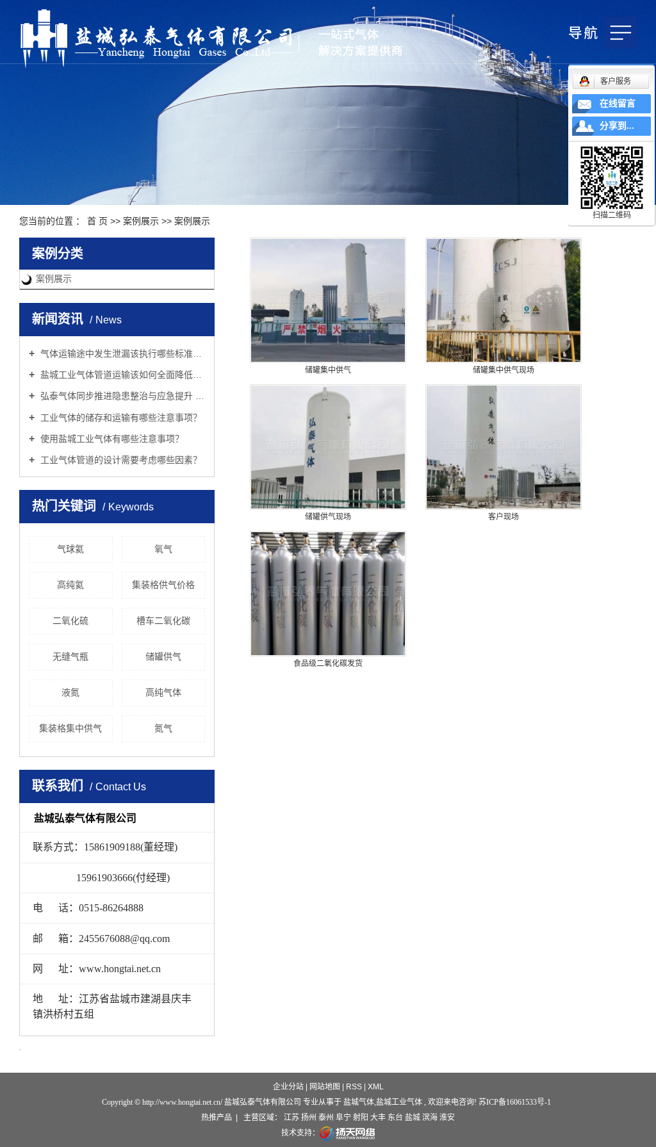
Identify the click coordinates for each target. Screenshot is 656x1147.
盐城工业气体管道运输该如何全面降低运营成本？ (121, 375)
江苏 (291, 1117)
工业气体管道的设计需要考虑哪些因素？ (120, 460)
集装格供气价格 (163, 585)
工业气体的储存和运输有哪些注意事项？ (120, 417)
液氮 (70, 692)
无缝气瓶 (70, 656)
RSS (354, 1086)
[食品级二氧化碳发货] (328, 593)
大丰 (378, 1117)
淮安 (447, 1117)
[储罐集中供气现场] (503, 300)
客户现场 (503, 516)
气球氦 (70, 549)
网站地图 (325, 1086)
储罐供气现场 (328, 516)
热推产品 (216, 1117)
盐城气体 (358, 1102)
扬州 (308, 1117)
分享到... (617, 126)
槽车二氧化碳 (163, 620)
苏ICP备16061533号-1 (515, 1102)
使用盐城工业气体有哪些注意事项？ (111, 439)
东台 (395, 1117)
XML (376, 1086)
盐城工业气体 (399, 1102)
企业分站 (288, 1086)
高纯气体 (163, 692)
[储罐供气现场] (328, 447)
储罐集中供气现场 (503, 370)
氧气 (163, 549)
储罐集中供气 (328, 370)
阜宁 (343, 1117)
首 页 (97, 221)
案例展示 (141, 221)
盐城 (412, 1117)
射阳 (360, 1117)
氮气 (163, 728)
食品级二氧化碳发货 (328, 663)
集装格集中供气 (70, 728)
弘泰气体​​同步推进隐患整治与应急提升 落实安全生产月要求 (121, 396)
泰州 (326, 1117)
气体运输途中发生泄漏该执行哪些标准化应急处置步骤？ (121, 353)
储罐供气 (163, 656)
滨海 (430, 1117)
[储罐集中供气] (328, 300)
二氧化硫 (70, 620)
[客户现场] (503, 447)
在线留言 (618, 103)
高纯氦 (70, 585)
